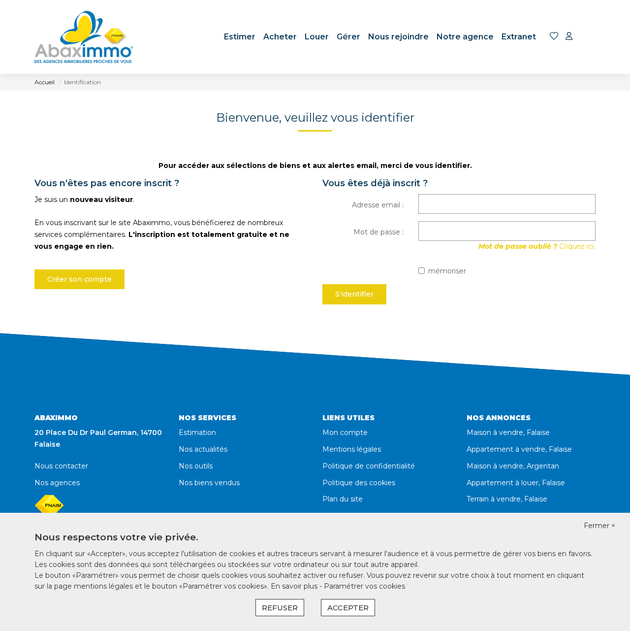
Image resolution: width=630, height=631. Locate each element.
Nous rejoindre (398, 36)
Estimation (197, 432)
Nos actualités (203, 449)
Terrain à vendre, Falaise (507, 499)
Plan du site (342, 499)
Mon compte (345, 432)
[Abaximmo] (83, 37)
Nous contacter (61, 466)
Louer (317, 36)
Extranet (519, 36)
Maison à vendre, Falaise (508, 432)
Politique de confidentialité (368, 466)
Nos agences (57, 482)
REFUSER (280, 607)
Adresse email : (378, 204)
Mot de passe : (378, 232)
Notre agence (465, 36)
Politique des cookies (358, 482)
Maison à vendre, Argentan (513, 466)
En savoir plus (295, 586)
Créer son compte (79, 279)
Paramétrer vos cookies (364, 586)
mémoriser (447, 270)
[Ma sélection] (554, 36)
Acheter (280, 36)
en (589, 37)
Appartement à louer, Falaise (516, 482)
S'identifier (354, 294)
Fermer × (599, 525)
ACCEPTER (348, 607)
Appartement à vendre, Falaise (519, 449)
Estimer (239, 36)
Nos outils (196, 466)
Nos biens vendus (209, 482)
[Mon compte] (569, 36)
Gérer (348, 36)
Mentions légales (351, 449)
